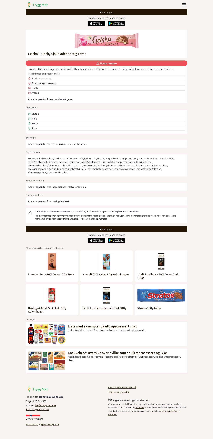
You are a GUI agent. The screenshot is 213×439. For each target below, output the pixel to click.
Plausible (139, 407)
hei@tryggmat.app (45, 405)
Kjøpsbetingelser (50, 424)
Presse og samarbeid (37, 409)
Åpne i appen (106, 12)
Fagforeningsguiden (119, 392)
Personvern (32, 424)
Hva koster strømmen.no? (122, 387)
